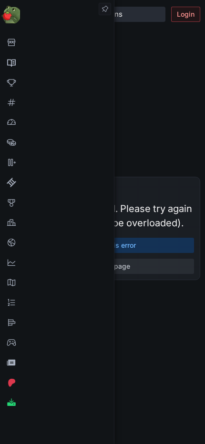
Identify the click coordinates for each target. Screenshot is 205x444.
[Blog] (57, 362)
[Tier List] (57, 322)
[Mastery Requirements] (57, 202)
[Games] (57, 342)
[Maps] (57, 282)
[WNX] (57, 62)
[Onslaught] (57, 82)
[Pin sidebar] (105, 9)
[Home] (57, 14)
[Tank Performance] (57, 122)
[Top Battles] (57, 222)
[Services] (57, 42)
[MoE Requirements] (57, 182)
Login (186, 14)
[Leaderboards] (57, 302)
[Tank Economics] (57, 142)
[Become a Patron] (57, 382)
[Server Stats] (57, 242)
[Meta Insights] (57, 262)
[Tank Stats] (57, 102)
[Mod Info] (57, 402)
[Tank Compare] (57, 162)
